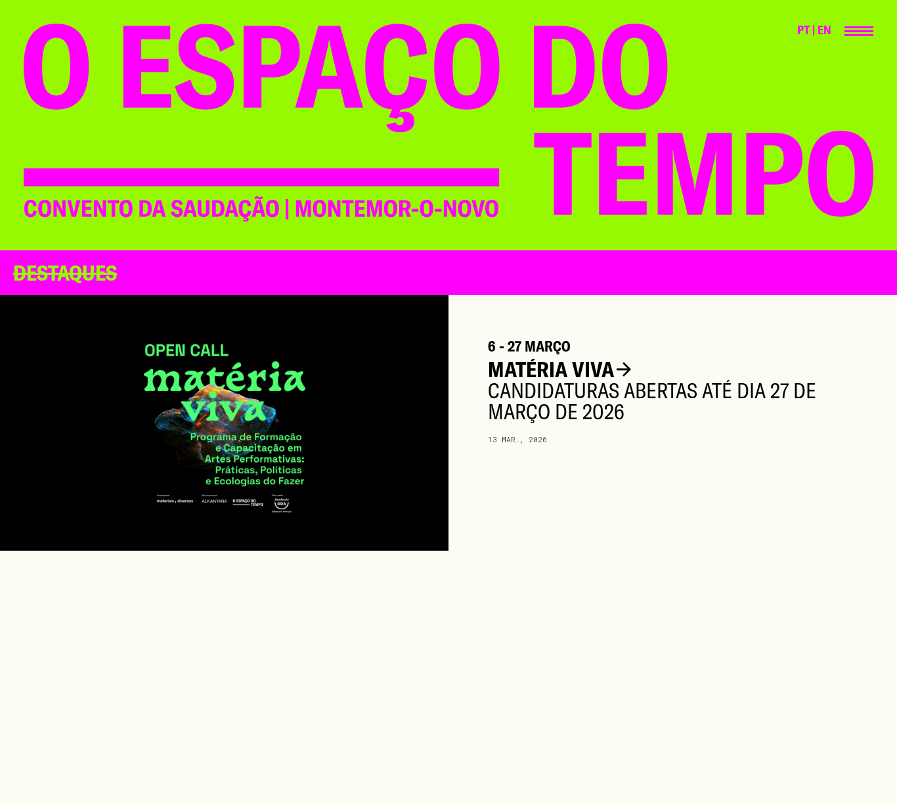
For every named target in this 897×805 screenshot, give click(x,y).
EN (824, 29)
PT (803, 29)
